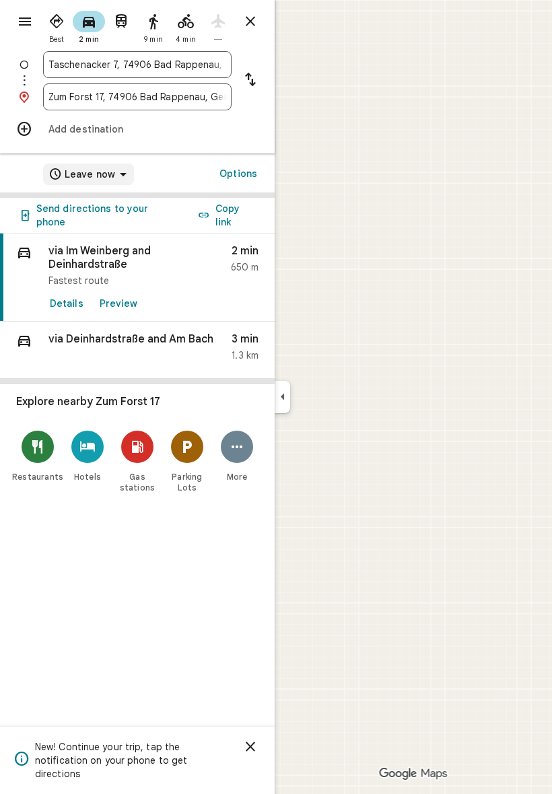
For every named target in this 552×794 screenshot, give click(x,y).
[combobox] (137, 64)
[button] (137, 350)
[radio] (56, 25)
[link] (137, 277)
